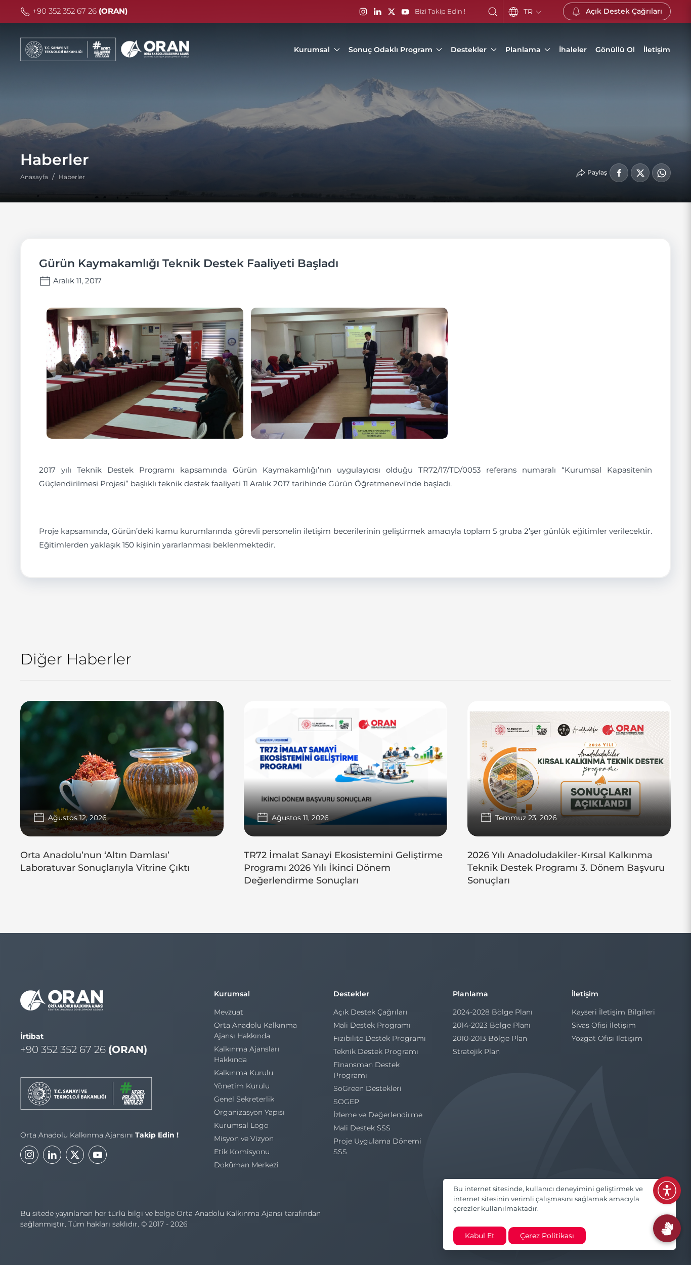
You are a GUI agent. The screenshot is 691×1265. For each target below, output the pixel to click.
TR (529, 11)
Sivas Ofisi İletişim (604, 1025)
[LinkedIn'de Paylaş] (640, 172)
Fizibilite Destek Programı (379, 1038)
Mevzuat (228, 1012)
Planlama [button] (523, 49)
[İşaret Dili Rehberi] (667, 1228)
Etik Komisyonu (242, 1151)
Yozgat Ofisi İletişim (607, 1038)
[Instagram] (363, 12)
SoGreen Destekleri (367, 1088)
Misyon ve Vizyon (244, 1138)
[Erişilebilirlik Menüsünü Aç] (667, 1190)
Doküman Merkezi (246, 1164)
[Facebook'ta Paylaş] (619, 172)
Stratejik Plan (476, 1051)
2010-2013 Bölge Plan (490, 1038)
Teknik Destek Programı (375, 1051)
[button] (493, 12)
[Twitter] (75, 1155)
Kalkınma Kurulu (243, 1072)
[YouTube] (405, 12)
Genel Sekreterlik (244, 1099)
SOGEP (346, 1101)
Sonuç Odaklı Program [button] (391, 49)
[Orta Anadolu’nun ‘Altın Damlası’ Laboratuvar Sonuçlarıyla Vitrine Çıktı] (122, 792)
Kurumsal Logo (241, 1125)
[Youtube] (98, 1155)
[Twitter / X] (391, 12)
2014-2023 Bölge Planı (492, 1025)
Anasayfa (34, 177)
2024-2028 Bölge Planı (493, 1012)
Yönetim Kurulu (242, 1085)
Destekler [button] (469, 49)
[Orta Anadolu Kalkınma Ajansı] (104, 49)
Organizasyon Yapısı (249, 1112)
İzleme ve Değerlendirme (377, 1114)
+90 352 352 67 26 (78, 11)
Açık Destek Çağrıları (370, 1012)
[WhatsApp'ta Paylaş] (661, 172)
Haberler (72, 177)
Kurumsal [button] (312, 49)
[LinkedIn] (377, 11)
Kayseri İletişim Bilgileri (613, 1012)
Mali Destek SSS (362, 1127)
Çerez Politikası (547, 1235)
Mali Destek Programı (372, 1025)
